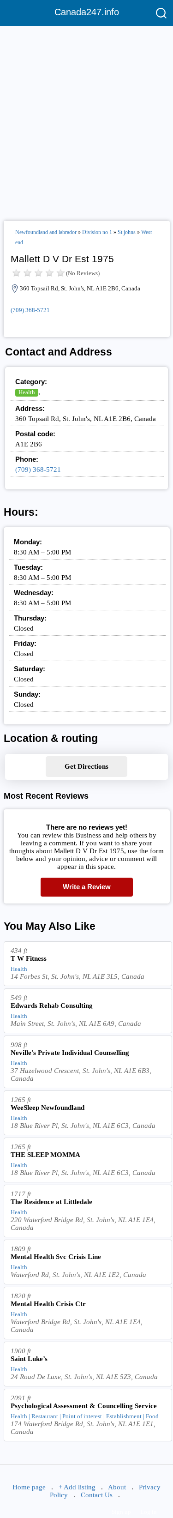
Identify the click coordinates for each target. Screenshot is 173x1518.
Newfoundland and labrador (46, 232)
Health (26, 392)
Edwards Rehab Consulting (52, 1005)
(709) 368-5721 (30, 310)
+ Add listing (77, 1487)
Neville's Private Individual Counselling (70, 1052)
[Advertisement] (86, 119)
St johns (127, 232)
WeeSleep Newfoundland (47, 1107)
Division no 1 (97, 232)
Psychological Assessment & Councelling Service (84, 1406)
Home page (29, 1487)
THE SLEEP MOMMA (45, 1154)
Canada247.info (86, 12)
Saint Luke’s (29, 1358)
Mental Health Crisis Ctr (48, 1303)
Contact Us (97, 1495)
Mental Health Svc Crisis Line (56, 1256)
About (117, 1487)
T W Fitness (29, 958)
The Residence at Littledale (51, 1201)
